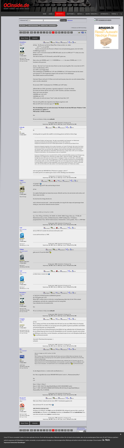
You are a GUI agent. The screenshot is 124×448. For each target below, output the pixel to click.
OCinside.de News (104, 20)
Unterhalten (104, 13)
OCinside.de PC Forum (81, 429)
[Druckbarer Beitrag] (79, 32)
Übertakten (59, 13)
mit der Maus (23, 229)
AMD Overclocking (33, 25)
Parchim (22, 43)
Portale (114, 13)
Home (44, 13)
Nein (107, 440)
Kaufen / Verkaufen (91, 13)
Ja (103, 440)
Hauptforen (70, 13)
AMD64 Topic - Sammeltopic (48, 25)
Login (50, 13)
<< (34, 32)
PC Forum (22, 25)
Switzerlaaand (24, 350)
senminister (23, 182)
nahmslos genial (24, 251)
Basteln (79, 13)
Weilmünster (23, 399)
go (84, 431)
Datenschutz (13, 442)
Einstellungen (21, 442)
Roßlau (22, 320)
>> (71, 32)
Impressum (7, 442)
